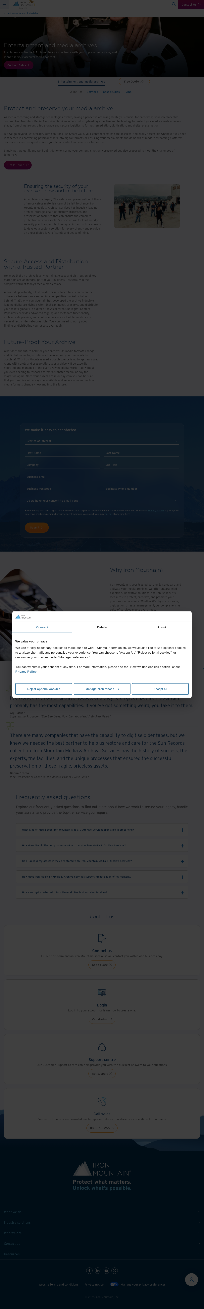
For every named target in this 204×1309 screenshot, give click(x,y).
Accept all (160, 688)
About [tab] (161, 627)
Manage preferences (99, 688)
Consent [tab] (42, 627)
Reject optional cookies (43, 688)
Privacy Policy (25, 671)
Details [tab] (102, 627)
